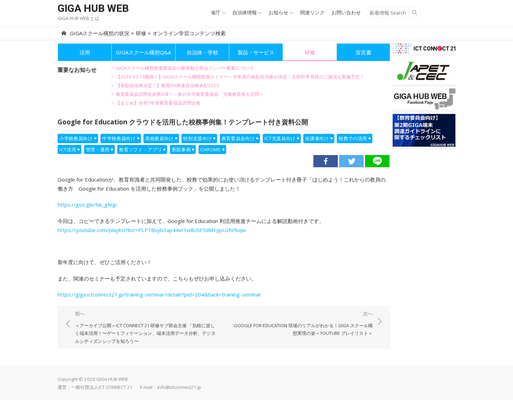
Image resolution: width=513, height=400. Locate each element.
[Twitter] (351, 161)
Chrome (210, 149)
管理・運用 (98, 149)
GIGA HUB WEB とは (78, 18)
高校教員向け (159, 138)
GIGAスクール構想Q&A (143, 52)
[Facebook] (325, 161)
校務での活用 (353, 138)
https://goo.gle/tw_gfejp (87, 204)
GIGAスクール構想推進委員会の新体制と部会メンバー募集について (185, 68)
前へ (145, 327)
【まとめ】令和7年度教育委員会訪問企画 (158, 103)
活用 (85, 52)
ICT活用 (67, 149)
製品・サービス (256, 52)
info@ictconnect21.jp (179, 387)
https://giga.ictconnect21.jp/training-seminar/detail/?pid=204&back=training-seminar (159, 294)
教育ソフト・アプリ (140, 149)
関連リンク (312, 12)
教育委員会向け (238, 138)
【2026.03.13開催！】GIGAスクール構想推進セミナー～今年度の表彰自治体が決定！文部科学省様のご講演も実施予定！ (240, 77)
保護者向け (317, 138)
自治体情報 (244, 12)
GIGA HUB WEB (93, 8)
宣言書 (363, 52)
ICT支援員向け (280, 138)
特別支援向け (197, 138)
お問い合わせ (346, 12)
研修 (310, 52)
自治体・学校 (202, 52)
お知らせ (278, 12)
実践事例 (181, 149)
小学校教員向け (76, 138)
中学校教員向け (119, 138)
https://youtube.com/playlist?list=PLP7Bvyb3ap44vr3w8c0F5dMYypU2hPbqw (152, 229)
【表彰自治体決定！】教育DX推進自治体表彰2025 (167, 85)
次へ (303, 323)
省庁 (216, 12)
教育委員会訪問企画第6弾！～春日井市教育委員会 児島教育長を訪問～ (190, 94)
